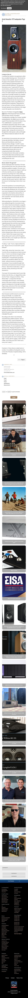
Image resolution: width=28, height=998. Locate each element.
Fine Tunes (3, 950)
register (9, 391)
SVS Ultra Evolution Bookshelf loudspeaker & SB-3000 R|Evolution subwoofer (14, 627)
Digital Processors (5, 908)
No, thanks (3, 8)
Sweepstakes (4, 971)
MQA (2, 963)
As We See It (4, 926)
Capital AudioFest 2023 (18, 930)
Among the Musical (5, 925)
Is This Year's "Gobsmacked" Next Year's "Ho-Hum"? (14, 829)
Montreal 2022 (16, 923)
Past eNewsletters (5, 967)
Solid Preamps (4, 898)
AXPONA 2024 (16, 916)
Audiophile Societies (17, 955)
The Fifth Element (5, 943)
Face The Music (4, 948)
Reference (3, 956)
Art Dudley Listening (5, 942)
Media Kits (16, 963)
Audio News (4, 966)
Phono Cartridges (17, 891)
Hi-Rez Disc (4, 907)
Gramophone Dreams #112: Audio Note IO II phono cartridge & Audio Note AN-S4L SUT (14, 483)
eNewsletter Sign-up (17, 956)
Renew (15, 972)
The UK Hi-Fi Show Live (18, 961)
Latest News (5, 965)
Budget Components (17, 908)
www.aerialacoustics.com (9, 372)
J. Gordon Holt (16, 911)
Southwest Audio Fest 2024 (19, 926)
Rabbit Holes (4, 933)
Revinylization (4, 937)
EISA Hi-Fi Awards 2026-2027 (14, 598)
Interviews (3, 959)
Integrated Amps (4, 900)
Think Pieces (4, 960)
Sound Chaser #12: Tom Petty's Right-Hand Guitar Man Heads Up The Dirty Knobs (14, 513)
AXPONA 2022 (16, 919)
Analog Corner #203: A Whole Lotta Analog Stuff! (14, 542)
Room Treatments (17, 900)
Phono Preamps (4, 902)
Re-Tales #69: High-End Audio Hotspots (14, 800)
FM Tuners (16, 893)
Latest (13, 397)
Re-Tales (3, 935)
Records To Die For (5, 919)
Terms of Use (16, 965)
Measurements (7, 385)
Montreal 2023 (16, 922)
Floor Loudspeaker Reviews (12, 14)
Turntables (16, 889)
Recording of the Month (6, 917)
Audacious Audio (17, 909)
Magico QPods (14, 570)
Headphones (16, 903)
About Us (16, 959)
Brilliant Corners (4, 929)
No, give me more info (6, 5)
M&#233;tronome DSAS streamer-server (14, 685)
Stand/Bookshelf (4, 890)
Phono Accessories (17, 898)
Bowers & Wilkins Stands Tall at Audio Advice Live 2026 (14, 743)
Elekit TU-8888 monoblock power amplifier (14, 425)
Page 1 (5, 378)
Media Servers (4, 911)
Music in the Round (5, 946)
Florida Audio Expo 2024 (18, 929)
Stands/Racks (16, 902)
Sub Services (16, 973)
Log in (3, 391)
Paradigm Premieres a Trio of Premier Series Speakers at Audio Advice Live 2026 (14, 656)
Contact (12, 978)
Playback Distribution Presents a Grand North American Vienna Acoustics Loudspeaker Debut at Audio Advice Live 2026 (14, 859)
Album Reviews (4, 920)
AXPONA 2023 (16, 917)
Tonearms (16, 890)
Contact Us (16, 957)
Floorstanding (4, 889)
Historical (3, 961)
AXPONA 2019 (16, 920)
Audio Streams (4, 944)
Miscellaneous (16, 904)
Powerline (16, 899)
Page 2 (5, 380)
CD (2, 906)
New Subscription (17, 969)
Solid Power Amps (5, 899)
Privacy (15, 964)
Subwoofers (4, 891)
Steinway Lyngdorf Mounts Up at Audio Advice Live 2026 (14, 772)
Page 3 (23, 359)
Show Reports (17, 915)
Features (3, 921)
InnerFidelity (16, 912)
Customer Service (17, 960)
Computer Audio (4, 909)
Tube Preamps (4, 895)
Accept (9, 8)
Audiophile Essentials (5, 957)
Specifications (7, 383)
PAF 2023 (16, 931)
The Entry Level (4, 947)
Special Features (4, 955)
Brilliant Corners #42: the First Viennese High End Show (14, 714)
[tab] (13, 397)
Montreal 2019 (16, 924)
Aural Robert (4, 928)
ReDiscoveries (4, 934)
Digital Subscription (17, 970)
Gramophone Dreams (5, 930)
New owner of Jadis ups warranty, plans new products (14, 454)
